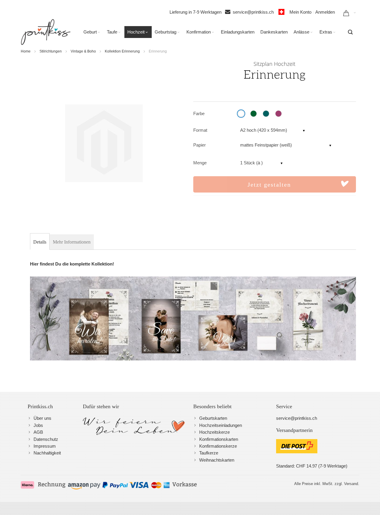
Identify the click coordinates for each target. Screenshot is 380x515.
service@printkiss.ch (255, 12)
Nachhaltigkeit (47, 452)
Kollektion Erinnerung (122, 51)
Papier (199, 144)
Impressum (45, 446)
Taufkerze (208, 452)
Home (26, 51)
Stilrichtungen (50, 51)
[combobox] (350, 32)
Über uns (42, 418)
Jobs (38, 425)
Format (200, 130)
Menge (200, 162)
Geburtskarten (213, 418)
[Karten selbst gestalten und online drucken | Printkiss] (45, 32)
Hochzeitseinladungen (220, 425)
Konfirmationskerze (218, 446)
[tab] (40, 242)
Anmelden (325, 12)
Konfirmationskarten (218, 439)
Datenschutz (46, 439)
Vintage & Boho (83, 51)
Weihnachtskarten (216, 459)
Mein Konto (300, 12)
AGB (38, 432)
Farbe (199, 113)
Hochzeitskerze (214, 432)
